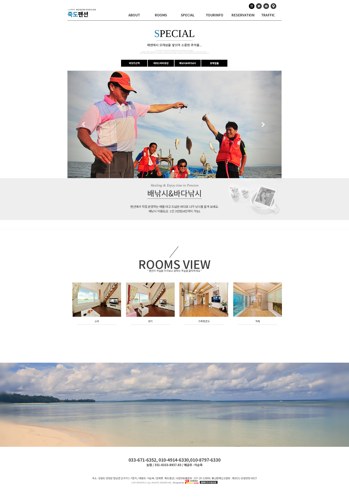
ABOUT (134, 15)
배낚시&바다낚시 (187, 63)
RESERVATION (242, 15)
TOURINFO (214, 15)
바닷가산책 (134, 63)
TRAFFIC (268, 15)
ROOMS (161, 15)
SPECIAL (188, 15)
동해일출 (214, 63)
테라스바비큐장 (161, 63)
